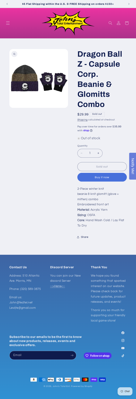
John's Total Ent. (61, 386)
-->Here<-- (57, 286)
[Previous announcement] (7, 4)
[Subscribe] (72, 355)
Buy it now (102, 177)
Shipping (82, 120)
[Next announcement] (129, 4)
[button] (8, 23)
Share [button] (84, 237)
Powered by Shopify (81, 386)
